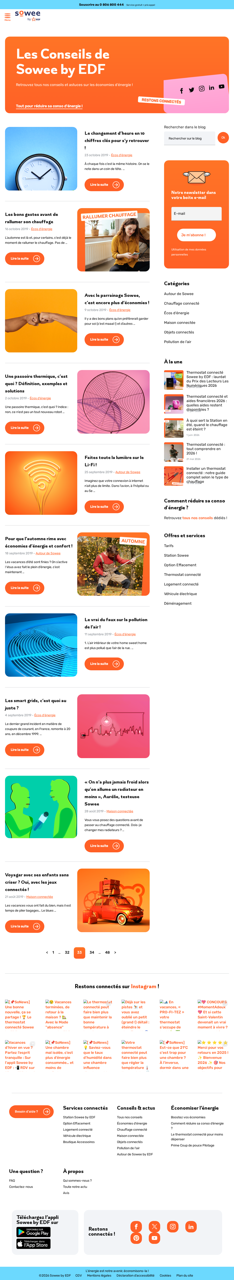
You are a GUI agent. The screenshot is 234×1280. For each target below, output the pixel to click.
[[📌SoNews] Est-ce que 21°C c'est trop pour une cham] (174, 1055)
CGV (78, 1275)
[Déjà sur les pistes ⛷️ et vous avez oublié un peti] (136, 1015)
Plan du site (184, 1275)
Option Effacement (180, 565)
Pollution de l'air (177, 342)
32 (69, 951)
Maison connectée (119, 811)
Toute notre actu (75, 1187)
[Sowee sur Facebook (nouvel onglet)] (182, 91)
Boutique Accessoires (79, 1142)
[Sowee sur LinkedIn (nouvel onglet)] (212, 88)
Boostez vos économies (188, 1117)
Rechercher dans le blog (185, 127)
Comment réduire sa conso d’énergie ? (197, 1126)
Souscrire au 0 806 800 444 (101, 5)
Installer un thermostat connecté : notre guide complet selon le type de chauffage (207, 473)
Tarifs (168, 546)
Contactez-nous (21, 1187)
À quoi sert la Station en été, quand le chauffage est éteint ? (206, 424)
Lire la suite (99, 185)
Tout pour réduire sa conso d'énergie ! (49, 106)
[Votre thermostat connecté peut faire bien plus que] (136, 1055)
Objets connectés (179, 332)
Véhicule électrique (180, 594)
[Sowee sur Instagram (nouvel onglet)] (202, 89)
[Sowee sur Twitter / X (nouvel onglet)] (192, 90)
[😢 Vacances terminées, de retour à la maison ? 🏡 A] (59, 1015)
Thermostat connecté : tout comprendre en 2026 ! (205, 448)
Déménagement (177, 603)
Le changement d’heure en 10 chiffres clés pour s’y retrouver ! (117, 140)
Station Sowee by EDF (79, 1117)
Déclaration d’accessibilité (135, 1275)
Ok (223, 138)
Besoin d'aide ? (27, 1112)
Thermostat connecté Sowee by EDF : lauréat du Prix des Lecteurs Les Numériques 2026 (207, 377)
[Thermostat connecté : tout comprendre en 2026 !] (173, 452)
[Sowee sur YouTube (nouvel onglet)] (222, 87)
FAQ (12, 1181)
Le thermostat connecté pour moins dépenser (197, 1136)
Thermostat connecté (182, 574)
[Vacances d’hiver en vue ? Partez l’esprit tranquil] (20, 1055)
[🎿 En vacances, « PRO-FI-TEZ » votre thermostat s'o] (174, 1015)
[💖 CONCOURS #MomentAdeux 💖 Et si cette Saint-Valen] (213, 1015)
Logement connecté (181, 584)
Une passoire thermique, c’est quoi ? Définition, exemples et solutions (36, 383)
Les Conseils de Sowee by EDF (63, 61)
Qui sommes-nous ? (77, 1181)
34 (93, 951)
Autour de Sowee (127, 472)
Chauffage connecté (181, 303)
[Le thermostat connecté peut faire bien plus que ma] (97, 1015)
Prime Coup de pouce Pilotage (192, 1145)
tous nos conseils (197, 518)
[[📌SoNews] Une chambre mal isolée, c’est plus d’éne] (59, 1055)
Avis (66, 1193)
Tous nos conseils (129, 1117)
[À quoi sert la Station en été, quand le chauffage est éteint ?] (173, 428)
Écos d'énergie (121, 155)
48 (109, 951)
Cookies (165, 1275)
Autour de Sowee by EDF (135, 1154)
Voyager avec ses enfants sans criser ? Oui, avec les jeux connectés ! (37, 882)
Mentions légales (99, 1275)
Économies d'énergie (132, 1123)
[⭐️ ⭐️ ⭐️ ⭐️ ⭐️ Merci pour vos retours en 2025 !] (213, 1055)
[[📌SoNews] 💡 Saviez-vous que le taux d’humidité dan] (97, 1055)
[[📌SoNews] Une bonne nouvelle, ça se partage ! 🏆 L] (20, 1015)
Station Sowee (176, 555)
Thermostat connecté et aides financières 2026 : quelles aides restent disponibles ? (207, 401)
